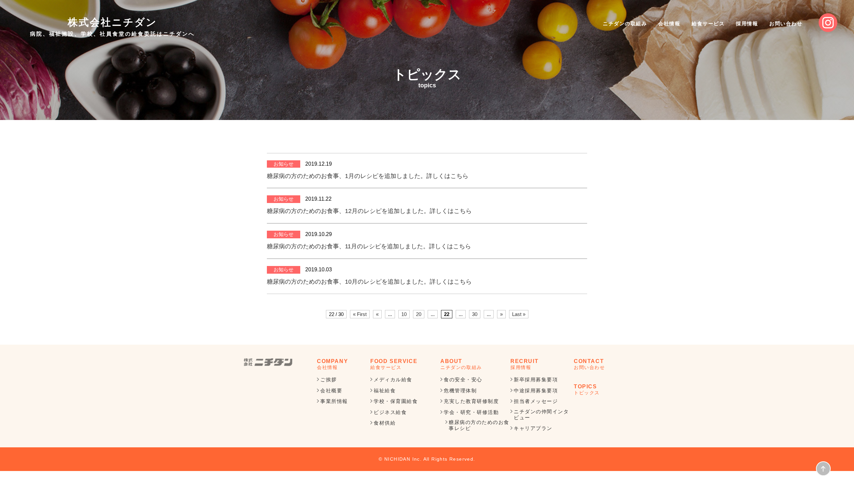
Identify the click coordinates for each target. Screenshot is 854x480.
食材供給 (385, 423)
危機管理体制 (460, 390)
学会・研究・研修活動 (471, 412)
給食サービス (708, 23)
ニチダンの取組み (625, 23)
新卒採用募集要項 (536, 379)
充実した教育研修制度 (471, 401)
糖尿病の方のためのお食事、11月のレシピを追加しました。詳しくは (360, 246)
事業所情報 (334, 401)
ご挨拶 (328, 379)
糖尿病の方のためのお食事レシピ (479, 425)
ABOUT (461, 364)
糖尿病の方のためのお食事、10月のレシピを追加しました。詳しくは (360, 281)
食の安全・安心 (463, 379)
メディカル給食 (393, 379)
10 (404, 314)
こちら (459, 176)
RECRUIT (524, 364)
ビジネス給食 (390, 412)
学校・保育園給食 (396, 401)
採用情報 (747, 23)
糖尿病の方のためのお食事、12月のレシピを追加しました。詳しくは (360, 211)
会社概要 (331, 390)
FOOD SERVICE (393, 364)
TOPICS (587, 389)
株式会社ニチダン (112, 27)
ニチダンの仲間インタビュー (541, 414)
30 (474, 314)
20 (418, 314)
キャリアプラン (533, 428)
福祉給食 (385, 390)
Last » (518, 314)
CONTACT (589, 364)
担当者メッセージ (536, 401)
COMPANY (332, 364)
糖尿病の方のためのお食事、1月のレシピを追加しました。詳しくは (358, 176)
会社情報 (669, 23)
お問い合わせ (785, 23)
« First (360, 314)
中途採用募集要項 (536, 390)
